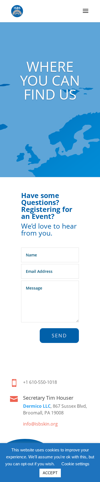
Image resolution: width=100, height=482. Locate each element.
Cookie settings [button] (75, 463)
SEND (59, 335)
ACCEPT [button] (50, 473)
